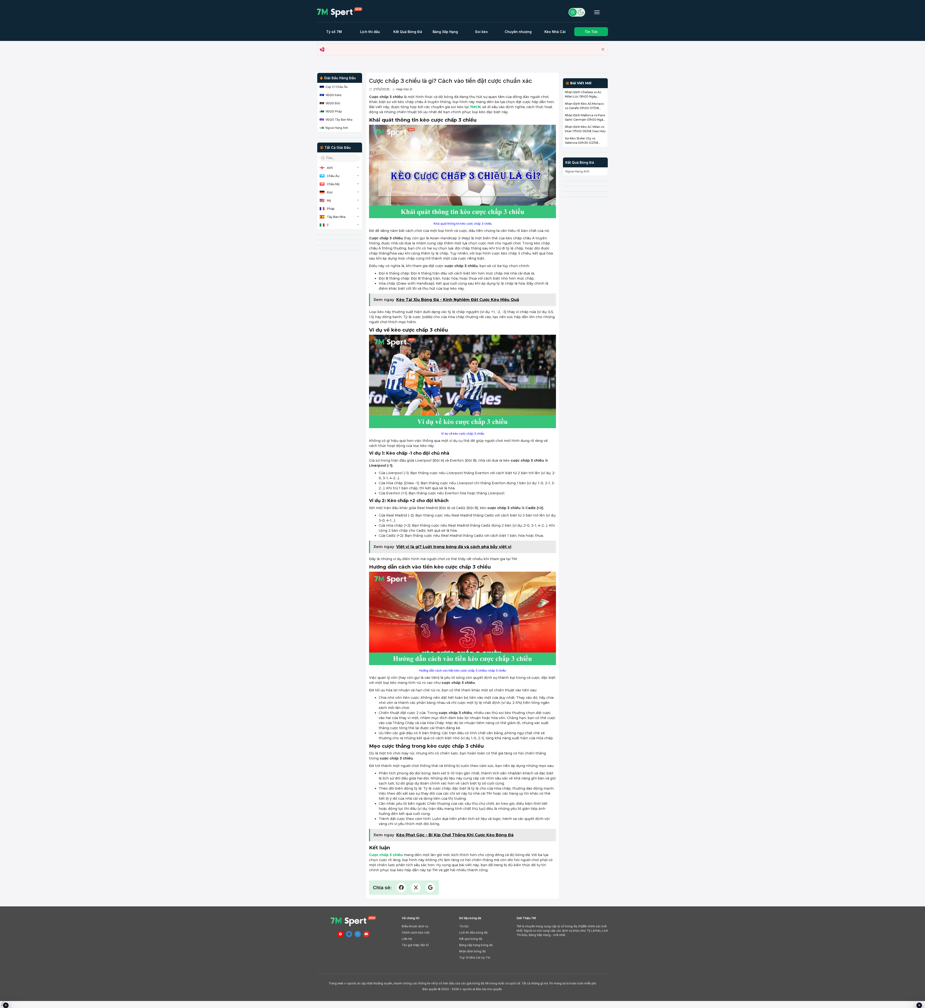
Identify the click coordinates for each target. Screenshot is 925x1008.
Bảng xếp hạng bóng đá (476, 945)
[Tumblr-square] (349, 934)
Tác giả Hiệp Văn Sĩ (415, 945)
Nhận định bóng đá (472, 951)
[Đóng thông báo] (603, 49)
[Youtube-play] (366, 934)
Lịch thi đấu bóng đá (473, 932)
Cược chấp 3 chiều (386, 855)
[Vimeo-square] (358, 934)
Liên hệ (407, 939)
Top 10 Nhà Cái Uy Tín (474, 957)
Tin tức (464, 926)
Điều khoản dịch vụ (415, 926)
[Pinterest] (340, 934)
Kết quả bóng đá (470, 939)
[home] (341, 12)
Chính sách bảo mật (415, 932)
